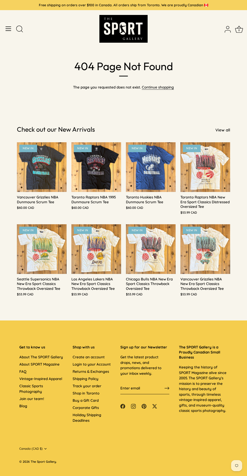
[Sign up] (167, 388)
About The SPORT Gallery (41, 357)
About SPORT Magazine (39, 364)
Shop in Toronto (86, 393)
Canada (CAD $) (31, 448)
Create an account (89, 357)
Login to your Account (92, 364)
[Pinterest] (144, 406)
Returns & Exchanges (91, 371)
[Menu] (8, 28)
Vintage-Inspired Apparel (40, 378)
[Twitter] (154, 406)
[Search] (19, 29)
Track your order (87, 386)
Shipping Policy (85, 378)
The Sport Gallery (43, 461)
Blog (23, 406)
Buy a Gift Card (86, 400)
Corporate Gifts (86, 407)
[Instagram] (133, 406)
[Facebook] (122, 406)
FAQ (22, 371)
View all (222, 129)
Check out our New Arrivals (56, 129)
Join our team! (31, 398)
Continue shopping (158, 87)
